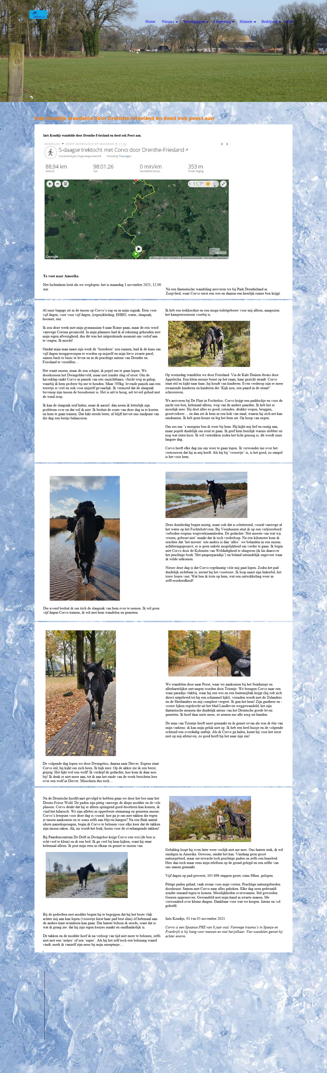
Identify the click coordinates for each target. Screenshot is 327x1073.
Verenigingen (194, 21)
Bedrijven (269, 21)
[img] (163, 51)
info (289, 21)
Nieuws (168, 21)
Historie (246, 21)
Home (150, 21)
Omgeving (222, 21)
